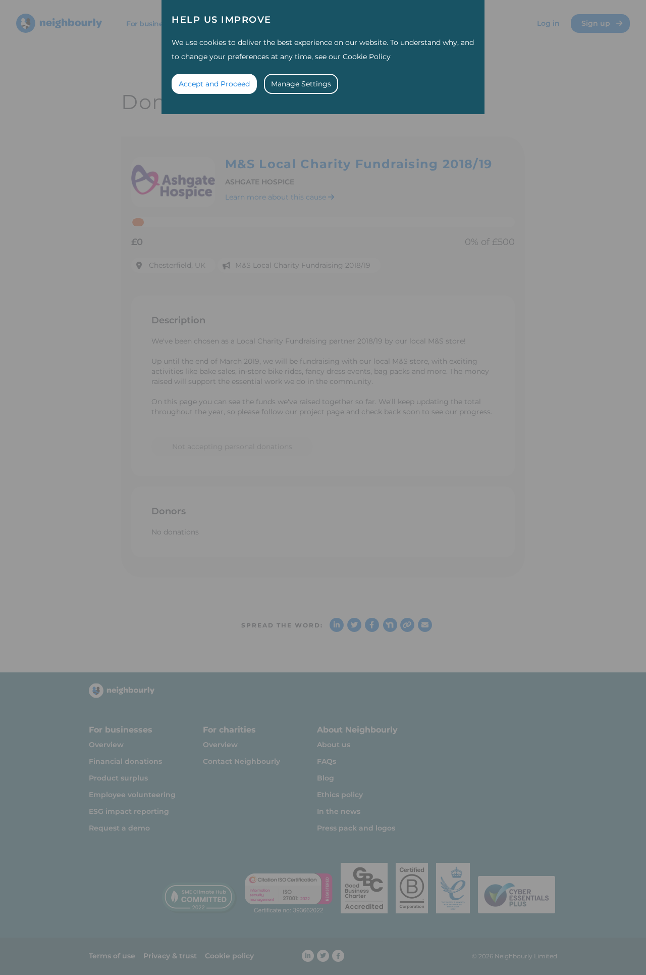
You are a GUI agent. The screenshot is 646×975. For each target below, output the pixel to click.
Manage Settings (301, 83)
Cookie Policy (367, 56)
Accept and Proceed (214, 83)
